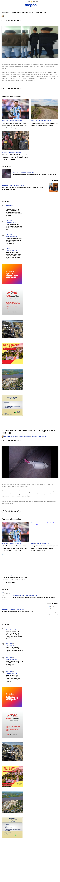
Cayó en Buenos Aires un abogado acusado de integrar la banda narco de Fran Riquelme (15, 157)
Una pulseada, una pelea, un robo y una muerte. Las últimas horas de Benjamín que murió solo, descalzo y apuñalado (14, 212)
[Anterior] (6, 173)
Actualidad (27, 16)
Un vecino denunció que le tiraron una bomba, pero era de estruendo (34, 174)
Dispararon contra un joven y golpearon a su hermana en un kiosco (33, 597)
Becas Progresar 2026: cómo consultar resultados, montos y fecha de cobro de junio (14, 227)
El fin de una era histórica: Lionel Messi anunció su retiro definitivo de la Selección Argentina (14, 125)
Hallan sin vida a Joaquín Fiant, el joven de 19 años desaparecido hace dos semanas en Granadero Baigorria (13, 256)
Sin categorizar (16, 595)
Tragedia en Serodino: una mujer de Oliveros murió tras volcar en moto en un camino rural (44, 125)
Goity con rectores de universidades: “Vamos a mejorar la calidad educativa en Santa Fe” (23, 188)
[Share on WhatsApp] (9, 20)
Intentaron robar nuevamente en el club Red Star (17, 611)
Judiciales (8, 205)
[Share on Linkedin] (12, 20)
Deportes (4, 543)
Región (33, 543)
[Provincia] (12, 274)
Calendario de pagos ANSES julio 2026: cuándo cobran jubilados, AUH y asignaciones (14, 241)
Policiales (20, 16)
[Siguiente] (53, 187)
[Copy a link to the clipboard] (18, 20)
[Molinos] (12, 379)
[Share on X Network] (6, 20)
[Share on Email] (15, 20)
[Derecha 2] (12, 353)
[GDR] (12, 328)
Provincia (5, 185)
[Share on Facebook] (3, 20)
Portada (8, 248)
